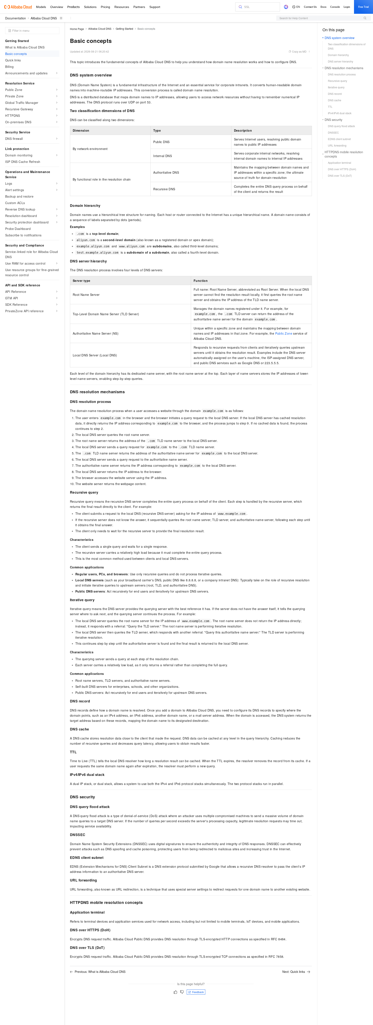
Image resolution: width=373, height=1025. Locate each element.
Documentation (15, 18)
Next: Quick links (293, 971)
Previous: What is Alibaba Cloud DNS (100, 971)
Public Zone (283, 333)
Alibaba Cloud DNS (44, 18)
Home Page (77, 29)
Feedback (198, 992)
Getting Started (124, 28)
